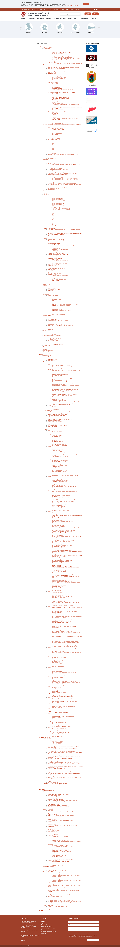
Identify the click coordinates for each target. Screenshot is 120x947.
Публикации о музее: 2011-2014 (58, 204)
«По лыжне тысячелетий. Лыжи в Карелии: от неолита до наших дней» (67, 389)
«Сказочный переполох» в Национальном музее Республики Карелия (67, 304)
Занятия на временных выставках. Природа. (57, 316)
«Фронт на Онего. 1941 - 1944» (58, 663)
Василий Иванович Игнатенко (54, 420)
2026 (53, 140)
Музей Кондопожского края (54, 795)
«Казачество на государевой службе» (60, 512)
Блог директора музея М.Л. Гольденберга (61, 208)
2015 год (49, 606)
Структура (45, 64)
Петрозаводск (51, 844)
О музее (23, 18)
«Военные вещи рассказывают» (59, 519)
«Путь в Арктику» (55, 702)
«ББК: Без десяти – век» (57, 373)
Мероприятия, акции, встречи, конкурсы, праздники (59, 338)
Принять (86, 4)
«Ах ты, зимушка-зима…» (57, 589)
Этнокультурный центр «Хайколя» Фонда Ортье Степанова (64, 825)
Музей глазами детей (52, 255)
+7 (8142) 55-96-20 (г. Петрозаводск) (72, 9)
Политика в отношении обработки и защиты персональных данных (62, 183)
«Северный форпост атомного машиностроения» (62, 489)
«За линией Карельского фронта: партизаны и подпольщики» (65, 439)
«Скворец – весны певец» (57, 586)
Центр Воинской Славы (57, 856)
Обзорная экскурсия (52, 288)
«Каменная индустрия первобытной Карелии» (62, 452)
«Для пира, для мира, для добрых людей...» (61, 732)
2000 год (49, 713)
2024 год (49, 446)
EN (94, 9)
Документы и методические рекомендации (57, 870)
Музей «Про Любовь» (56, 864)
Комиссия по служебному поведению (56, 234)
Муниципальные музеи (48, 791)
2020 (53, 148)
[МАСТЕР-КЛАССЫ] (75, 27)
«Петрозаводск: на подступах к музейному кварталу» (59, 240)
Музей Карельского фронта (53, 82)
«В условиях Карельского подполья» (60, 374)
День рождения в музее (48, 350)
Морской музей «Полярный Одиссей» (60, 845)
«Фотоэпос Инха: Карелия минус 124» (60, 556)
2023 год (49, 459)
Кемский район (51, 826)
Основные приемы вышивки (58, 718)
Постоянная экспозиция (60, 18)
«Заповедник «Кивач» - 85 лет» (58, 601)
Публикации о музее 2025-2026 (58, 197)
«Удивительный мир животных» (59, 506)
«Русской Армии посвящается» (58, 715)
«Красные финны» (56, 539)
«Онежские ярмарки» (56, 690)
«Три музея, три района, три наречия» (60, 456)
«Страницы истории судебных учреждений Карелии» (63, 716)
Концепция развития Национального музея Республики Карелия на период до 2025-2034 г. (62, 124)
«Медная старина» (56, 729)
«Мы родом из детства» (57, 522)
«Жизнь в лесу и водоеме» (57, 450)
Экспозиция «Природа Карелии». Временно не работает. (55, 783)
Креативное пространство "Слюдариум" (60, 849)
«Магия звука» (55, 691)
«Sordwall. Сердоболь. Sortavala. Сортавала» (61, 613)
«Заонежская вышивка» (57, 717)
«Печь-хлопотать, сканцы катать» (59, 408)
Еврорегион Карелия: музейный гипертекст (57, 268)
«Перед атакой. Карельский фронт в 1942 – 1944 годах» (64, 672)
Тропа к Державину (52, 265)
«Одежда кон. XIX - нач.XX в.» (58, 733)
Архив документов (52, 189)
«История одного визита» (57, 677)
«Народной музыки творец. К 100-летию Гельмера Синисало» (65, 403)
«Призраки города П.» (56, 638)
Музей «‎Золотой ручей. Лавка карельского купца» (62, 820)
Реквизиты (45, 190)
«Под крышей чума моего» (57, 671)
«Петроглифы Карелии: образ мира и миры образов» (63, 698)
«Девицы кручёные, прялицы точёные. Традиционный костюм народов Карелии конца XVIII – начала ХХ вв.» (67, 599)
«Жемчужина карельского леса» (59, 628)
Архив (49, 296)
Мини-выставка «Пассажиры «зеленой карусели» (62, 550)
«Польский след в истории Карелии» (60, 673)
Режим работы (46, 284)
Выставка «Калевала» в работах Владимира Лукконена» (64, 509)
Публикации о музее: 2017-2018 (58, 202)
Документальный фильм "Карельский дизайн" (62, 261)
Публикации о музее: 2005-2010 (58, 205)
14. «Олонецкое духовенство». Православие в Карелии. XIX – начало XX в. (63, 764)
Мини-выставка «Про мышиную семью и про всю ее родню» (65, 524)
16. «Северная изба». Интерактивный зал (56, 768)
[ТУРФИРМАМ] (91, 27)
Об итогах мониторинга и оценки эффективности (58, 172)
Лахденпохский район (52, 831)
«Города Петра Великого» (57, 662)
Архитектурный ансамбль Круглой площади (61, 52)
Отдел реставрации (52, 72)
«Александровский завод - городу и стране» (61, 726)
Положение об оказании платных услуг (56, 175)
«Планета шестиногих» (52, 359)
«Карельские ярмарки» (57, 707)
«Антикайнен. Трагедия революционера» (60, 688)
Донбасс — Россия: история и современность (57, 414)
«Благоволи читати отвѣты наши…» (59, 461)
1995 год (49, 735)
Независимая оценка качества (58, 90)
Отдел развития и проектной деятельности (57, 68)
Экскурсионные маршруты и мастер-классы (61, 98)
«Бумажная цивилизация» (57, 678)
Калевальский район (52, 824)
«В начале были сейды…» (57, 535)
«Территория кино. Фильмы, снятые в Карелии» (62, 404)
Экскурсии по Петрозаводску (54, 291)
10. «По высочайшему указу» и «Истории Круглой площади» (60, 758)
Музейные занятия (56, 248)
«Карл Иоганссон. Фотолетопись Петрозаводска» (62, 381)
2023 (53, 144)
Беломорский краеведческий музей (55, 793)
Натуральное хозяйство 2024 (54, 243)
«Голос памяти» (51, 242)
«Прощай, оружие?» (56, 700)
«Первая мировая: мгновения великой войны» (62, 631)
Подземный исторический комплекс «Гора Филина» (63, 832)
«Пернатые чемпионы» (57, 472)
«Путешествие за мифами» (57, 552)
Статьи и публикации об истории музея (56, 54)
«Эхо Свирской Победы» (57, 457)
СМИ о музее (46, 194)
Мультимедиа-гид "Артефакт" (58, 344)
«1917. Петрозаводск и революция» (59, 570)
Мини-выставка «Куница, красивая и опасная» (62, 566)
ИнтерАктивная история (53, 257)
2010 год (49, 667)
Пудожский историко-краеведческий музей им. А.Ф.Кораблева (61, 803)
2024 (53, 143)
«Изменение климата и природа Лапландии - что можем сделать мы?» (67, 616)
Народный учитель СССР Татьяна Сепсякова (57, 425)
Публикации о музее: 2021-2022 (58, 199)
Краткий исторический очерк (54, 49)
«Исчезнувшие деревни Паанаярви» (59, 380)
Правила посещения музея (49, 348)
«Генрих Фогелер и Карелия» (58, 670)
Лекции (53, 343)
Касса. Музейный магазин (53, 782)
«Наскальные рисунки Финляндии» (59, 675)
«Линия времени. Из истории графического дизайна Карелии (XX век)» (67, 527)
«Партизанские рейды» (57, 579)
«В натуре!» (54, 406)
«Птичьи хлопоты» (56, 487)
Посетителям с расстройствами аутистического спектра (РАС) (61, 336)
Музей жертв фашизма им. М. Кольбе (60, 850)
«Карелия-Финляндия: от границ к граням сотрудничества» (64, 695)
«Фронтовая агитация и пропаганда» (60, 705)
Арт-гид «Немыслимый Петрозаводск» (60, 260)
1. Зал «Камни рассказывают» (58, 741)
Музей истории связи (52, 814)
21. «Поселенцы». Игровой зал (54, 776)
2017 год (49, 564)
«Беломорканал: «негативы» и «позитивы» (61, 640)
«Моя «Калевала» (56, 300)
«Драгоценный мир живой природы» (60, 480)
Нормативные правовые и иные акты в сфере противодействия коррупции (64, 229)
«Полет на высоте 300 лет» (58, 710)
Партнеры (45, 193)
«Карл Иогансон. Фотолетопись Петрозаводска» (62, 521)
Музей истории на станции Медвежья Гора (61, 840)
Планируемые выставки (48, 361)
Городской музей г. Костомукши (54, 796)
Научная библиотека (52, 73)
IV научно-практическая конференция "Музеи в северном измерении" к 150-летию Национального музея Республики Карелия (65, 878)
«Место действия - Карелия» (58, 542)
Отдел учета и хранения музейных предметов (57, 71)
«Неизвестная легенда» (57, 625)
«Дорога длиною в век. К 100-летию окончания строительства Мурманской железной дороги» (65, 392)
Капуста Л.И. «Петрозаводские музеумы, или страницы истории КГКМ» (67, 58)
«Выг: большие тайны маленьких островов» (61, 621)
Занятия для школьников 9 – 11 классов (56, 324)
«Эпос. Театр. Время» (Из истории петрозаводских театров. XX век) (66, 544)
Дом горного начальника (57, 53)
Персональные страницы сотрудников (56, 76)
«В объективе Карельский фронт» (59, 445)
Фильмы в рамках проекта (57, 252)
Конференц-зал (51, 781)
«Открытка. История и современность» (60, 622)
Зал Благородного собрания (54, 779)
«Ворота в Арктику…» (56, 376)
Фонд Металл (55, 135)
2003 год (49, 708)
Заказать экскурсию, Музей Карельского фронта (62, 89)
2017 (53, 152)
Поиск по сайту (44, 924)
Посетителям (40, 18)
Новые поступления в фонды (54, 139)
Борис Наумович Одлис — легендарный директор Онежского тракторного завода (65, 411)
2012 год (49, 647)
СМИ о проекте (55, 250)
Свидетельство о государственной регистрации (58, 174)
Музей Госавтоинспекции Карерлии (55, 816)
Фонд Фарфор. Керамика (57, 133)
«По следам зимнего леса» (57, 441)
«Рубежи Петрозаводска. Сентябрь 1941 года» (62, 390)
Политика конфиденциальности (48, 928)
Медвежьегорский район (53, 839)
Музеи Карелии (84, 18)
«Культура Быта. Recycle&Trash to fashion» (61, 497)
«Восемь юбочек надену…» (58, 464)
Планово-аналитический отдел (54, 69)
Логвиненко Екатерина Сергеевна (59, 77)
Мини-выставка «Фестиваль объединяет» (61, 575)
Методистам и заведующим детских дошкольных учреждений (61, 325)
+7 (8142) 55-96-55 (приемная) (27, 925)
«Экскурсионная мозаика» (53, 295)
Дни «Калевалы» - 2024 (57, 309)
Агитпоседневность (52, 418)
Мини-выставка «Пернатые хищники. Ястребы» (62, 559)
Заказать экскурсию (88, 14)
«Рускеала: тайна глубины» (57, 630)
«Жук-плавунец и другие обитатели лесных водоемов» (63, 530)
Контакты (93, 18)
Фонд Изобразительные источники (59, 132)
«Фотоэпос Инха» (56, 409)
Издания (45, 899)
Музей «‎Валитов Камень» (57, 837)
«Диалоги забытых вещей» (58, 592)
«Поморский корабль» (56, 725)
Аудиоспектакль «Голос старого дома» (56, 253)
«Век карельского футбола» (58, 375)
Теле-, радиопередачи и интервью (55, 220)
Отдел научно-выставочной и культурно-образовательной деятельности (63, 67)
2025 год (49, 434)
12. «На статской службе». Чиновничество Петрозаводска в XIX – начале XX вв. (64, 762)
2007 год (49, 693)
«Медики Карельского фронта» (58, 433)
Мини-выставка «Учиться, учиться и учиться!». (62, 581)
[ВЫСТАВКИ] (44, 27)
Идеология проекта (56, 259)
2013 (53, 213)
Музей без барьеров (52, 272)
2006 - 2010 (54, 227)
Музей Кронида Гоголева (57, 865)
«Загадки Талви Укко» (56, 565)
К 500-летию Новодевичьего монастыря (56, 415)
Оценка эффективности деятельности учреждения (59, 170)
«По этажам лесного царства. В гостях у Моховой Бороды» (65, 368)
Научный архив (51, 74)
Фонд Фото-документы (57, 138)
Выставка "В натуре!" (56, 244)
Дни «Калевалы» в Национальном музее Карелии (62, 310)
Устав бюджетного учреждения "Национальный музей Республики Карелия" (64, 173)
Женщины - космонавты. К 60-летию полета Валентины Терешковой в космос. (64, 422)
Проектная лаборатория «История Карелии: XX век (58, 254)
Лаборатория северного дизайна (55, 258)
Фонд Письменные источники (58, 137)
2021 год (49, 490)
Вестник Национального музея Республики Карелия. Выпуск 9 (61, 900)
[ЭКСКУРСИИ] (60, 27)
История (49, 371)
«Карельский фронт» (56, 396)
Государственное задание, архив (59, 167)
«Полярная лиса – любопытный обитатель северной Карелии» (65, 574)
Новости (76, 18)
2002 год (49, 711)
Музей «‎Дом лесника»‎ (56, 828)
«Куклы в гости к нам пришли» (58, 526)
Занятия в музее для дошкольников (55, 318)
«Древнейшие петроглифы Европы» (59, 465)
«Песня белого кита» (56, 687)
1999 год (49, 721)
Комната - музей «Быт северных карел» (60, 836)
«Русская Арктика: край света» (58, 595)
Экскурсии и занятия (52, 339)
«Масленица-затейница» (57, 299)
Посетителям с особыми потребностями (61, 97)
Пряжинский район (52, 857)
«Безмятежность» (56, 477)
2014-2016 (54, 153)
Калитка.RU (50, 266)
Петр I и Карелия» (56, 388)
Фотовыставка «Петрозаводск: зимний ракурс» (62, 557)
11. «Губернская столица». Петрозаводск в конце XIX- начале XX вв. (62, 761)
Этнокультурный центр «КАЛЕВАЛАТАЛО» (57, 808)
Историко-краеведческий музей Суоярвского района (59, 806)
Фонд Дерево (55, 134)
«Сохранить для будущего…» (58, 661)
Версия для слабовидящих (46, 926)
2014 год (49, 623)
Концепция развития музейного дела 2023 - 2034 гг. (54, 904)
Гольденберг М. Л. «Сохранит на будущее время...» (63, 57)
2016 (53, 210)
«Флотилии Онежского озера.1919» (59, 685)
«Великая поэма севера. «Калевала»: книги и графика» (63, 658)
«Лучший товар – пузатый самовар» (59, 400)
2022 (53, 145)
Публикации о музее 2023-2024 (58, 198)
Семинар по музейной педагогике (55, 896)
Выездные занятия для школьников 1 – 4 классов (58, 321)
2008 (53, 218)
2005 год (49, 703)
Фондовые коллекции (56, 105)
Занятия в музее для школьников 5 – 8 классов (58, 323)
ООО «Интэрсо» (31, 945)
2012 (53, 214)
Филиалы (45, 81)
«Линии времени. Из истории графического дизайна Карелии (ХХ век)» (67, 401)
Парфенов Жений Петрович (58, 79)
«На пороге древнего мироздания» (59, 722)
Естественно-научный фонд (58, 129)
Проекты (54, 102)
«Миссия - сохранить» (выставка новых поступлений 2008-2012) (65, 641)
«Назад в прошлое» (56, 484)
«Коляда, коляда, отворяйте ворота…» (60, 306)
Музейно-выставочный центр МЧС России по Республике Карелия (62, 811)
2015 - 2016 (54, 224)
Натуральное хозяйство (53, 274)
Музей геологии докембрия (53, 813)
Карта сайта (43, 923)
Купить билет (95, 14)
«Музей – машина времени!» (58, 482)
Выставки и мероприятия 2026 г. (50, 909)
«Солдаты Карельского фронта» (59, 660)
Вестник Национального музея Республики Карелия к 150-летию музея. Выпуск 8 (65, 901)
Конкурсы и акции (47, 331)
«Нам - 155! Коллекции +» (53, 358)
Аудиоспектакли (51, 293)
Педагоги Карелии (51, 907)
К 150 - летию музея (52, 62)
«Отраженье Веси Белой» (57, 665)
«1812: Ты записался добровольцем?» (60, 712)
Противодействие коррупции (49, 228)
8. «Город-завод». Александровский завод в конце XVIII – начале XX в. (62, 754)
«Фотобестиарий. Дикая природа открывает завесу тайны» (64, 648)
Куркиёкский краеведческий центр (55, 798)
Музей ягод (54, 852)
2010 (53, 215)
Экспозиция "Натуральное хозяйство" (60, 275)
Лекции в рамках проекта (57, 247)
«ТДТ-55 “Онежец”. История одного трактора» (62, 395)
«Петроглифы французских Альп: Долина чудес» (62, 560)
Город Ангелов (55, 834)
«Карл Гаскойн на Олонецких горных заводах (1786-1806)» (64, 701)
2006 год (49, 697)
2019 (53, 149)
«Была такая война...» (56, 723)
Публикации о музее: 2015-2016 (58, 203)
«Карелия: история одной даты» (59, 471)
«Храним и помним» (52, 270)
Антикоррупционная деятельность (48, 931)
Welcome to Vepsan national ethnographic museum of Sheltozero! (65, 104)
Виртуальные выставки (48, 410)
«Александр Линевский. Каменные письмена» (61, 514)
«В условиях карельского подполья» (60, 462)
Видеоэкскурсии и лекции (53, 340)
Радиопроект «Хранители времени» (55, 273)
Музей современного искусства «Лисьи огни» (61, 851)
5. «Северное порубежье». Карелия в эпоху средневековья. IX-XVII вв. (62, 748)
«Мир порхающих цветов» (57, 520)
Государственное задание (53, 163)
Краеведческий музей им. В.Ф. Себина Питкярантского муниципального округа (64, 801)
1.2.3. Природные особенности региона (56, 740)
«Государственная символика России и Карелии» (62, 696)
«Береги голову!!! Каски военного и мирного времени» (63, 706)
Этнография (50, 405)
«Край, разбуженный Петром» (58, 384)
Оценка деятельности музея (49, 346)
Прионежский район (52, 819)
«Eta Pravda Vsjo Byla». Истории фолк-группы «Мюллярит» (64, 491)
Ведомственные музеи (48, 809)
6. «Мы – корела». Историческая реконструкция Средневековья (61, 751)
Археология (50, 369)
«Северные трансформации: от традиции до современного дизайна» (67, 551)
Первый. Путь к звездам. (53, 426)
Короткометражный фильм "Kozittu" (60, 263)
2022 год (49, 476)
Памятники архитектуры (57, 101)
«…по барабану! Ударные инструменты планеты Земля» (64, 681)
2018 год (49, 549)
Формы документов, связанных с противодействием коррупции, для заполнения (65, 233)
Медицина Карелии (52, 424)
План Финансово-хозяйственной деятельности (58, 169)
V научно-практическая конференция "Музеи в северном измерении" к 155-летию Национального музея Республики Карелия (65, 873)
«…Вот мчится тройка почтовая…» (59, 615)
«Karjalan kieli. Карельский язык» (59, 494)
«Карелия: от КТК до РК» (57, 517)
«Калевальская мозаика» (57, 431)
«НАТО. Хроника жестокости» (58, 485)
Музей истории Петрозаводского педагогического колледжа (61, 815)
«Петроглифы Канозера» (57, 610)
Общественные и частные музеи (50, 818)
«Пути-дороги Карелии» (57, 502)
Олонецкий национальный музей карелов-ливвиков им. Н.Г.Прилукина (62, 800)
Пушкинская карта (47, 345)
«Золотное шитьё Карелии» (58, 451)
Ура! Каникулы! (55, 303)
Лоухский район (51, 835)
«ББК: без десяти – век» (53, 416)
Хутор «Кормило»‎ (55, 830)
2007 (53, 219)
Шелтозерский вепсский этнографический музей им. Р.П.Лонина (61, 92)
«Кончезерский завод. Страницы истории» (61, 541)
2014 (53, 212)
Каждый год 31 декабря (57, 435)
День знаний (54, 301)
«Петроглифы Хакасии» (57, 590)
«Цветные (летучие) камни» (58, 736)
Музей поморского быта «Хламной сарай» (61, 822)
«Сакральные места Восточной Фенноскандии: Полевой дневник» (66, 370)
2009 (53, 217)
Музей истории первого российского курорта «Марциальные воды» (62, 111)
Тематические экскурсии (53, 286)
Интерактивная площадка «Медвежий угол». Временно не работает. (58, 784)
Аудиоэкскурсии (51, 290)
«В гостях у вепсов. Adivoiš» (58, 651)
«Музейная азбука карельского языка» (56, 239)
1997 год (49, 731)
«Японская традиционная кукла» (59, 692)
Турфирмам (45, 349)
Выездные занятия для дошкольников (56, 319)
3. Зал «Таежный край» (57, 743)
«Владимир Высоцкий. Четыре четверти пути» (62, 545)
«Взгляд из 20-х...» (56, 720)
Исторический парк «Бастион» (58, 862)
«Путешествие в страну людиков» (59, 657)
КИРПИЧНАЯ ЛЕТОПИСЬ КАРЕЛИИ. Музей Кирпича (63, 847)
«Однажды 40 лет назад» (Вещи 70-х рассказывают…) (63, 633)
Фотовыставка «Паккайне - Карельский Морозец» (62, 605)
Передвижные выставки (48, 363)
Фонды (49, 127)
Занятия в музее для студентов (54, 326)
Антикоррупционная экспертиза (54, 230)
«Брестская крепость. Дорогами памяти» (61, 479)
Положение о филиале (57, 88)
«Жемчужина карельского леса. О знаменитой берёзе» (63, 366)
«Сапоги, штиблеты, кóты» (57, 547)
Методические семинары (53, 867)
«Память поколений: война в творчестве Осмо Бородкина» (64, 486)
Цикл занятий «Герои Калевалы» (59, 314)
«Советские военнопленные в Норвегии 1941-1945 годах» (64, 655)
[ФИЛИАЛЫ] (28, 27)
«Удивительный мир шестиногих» (59, 571)
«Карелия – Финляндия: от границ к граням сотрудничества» (65, 394)
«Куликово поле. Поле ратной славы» (60, 437)
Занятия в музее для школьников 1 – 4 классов (58, 320)
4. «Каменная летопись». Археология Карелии (57, 744)
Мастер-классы (46, 330)
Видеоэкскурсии (55, 341)
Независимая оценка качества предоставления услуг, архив (65, 179)
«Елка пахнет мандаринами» (58, 666)
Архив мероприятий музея (57, 103)
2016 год (49, 591)
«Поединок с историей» (57, 593)
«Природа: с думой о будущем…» (59, 444)
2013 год (49, 635)
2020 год (49, 511)
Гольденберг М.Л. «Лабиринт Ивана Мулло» (61, 56)
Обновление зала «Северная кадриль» (60, 249)
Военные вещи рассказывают (54, 428)
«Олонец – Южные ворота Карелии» (60, 668)
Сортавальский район (52, 860)
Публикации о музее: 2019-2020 (58, 200)
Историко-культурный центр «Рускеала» (60, 861)
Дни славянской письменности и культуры (61, 305)
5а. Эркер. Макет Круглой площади (55, 750)
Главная (22, 39)
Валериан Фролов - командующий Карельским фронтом (60, 419)
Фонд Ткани (54, 130)
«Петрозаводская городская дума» (59, 728)
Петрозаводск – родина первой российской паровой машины (61, 413)
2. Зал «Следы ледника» (57, 742)
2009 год (49, 676)
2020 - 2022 (54, 222)
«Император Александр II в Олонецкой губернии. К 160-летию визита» (67, 555)
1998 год (49, 727)
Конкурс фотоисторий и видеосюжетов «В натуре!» (63, 245)
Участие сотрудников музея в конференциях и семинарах (60, 897)
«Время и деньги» (56, 496)
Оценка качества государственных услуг (56, 168)
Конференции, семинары (48, 871)
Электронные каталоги (52, 158)
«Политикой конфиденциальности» (72, 5)
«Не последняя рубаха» (57, 436)
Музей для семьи (51, 269)
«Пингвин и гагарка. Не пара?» (58, 546)
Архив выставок (46, 429)
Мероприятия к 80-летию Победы (59, 298)
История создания (56, 87)
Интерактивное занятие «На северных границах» (62, 311)
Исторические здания (52, 51)
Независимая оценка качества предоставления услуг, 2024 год (65, 178)
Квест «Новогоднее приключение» (59, 313)
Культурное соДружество (53, 264)
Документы (45, 159)
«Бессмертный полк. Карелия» (58, 554)
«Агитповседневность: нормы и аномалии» (61, 495)
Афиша (70, 18)
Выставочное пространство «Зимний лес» (61, 510)
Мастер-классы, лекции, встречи (59, 279)
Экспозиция (54, 84)
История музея (46, 48)
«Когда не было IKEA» (56, 587)
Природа (49, 364)
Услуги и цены (30, 18)
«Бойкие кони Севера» (57, 442)
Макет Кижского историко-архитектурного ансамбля (59, 759)
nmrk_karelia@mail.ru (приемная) (30, 928)
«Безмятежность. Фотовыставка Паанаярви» (61, 365)
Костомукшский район (52, 829)
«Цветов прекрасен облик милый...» (59, 507)
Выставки (48, 18)
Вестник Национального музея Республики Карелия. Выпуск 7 (61, 902)
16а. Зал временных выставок (54, 769)
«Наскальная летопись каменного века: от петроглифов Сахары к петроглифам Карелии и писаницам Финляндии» (66, 643)
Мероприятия (46, 294)
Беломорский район (52, 821)
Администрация (51, 66)
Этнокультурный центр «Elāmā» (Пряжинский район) (63, 859)
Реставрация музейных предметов (55, 157)
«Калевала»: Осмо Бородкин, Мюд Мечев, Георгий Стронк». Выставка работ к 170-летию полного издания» (67, 537)
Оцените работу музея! (48, 351)
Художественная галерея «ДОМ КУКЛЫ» (60, 855)
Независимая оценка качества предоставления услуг (59, 177)
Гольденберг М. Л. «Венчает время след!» (61, 61)
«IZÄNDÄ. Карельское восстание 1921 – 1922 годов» (63, 492)
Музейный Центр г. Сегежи (53, 804)
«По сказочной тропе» (57, 474)
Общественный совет (48, 192)
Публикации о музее (52, 195)
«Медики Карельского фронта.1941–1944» (61, 650)
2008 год (49, 686)
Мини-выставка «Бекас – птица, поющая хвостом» (63, 540)
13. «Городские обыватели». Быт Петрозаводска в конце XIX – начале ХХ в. (64, 763)
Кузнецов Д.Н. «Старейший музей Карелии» (61, 59)
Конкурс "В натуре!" (56, 278)
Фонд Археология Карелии (57, 128)
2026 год (49, 430)
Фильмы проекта (55, 280)
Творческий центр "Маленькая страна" (60, 854)
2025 (53, 142)
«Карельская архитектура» (57, 399)
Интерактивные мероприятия (54, 289)
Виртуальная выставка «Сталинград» (56, 421)
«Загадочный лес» (56, 466)
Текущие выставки (47, 355)
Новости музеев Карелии (48, 790)
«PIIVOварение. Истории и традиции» (60, 460)
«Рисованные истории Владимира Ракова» (61, 572)
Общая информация (47, 47)
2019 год (49, 529)
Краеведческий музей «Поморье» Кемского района (59, 794)
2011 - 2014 (54, 225)
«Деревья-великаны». (52, 356)
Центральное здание (47, 738)
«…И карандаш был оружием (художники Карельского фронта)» (65, 646)
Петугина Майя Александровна (58, 78)
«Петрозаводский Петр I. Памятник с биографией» (63, 501)
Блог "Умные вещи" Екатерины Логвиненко (61, 209)
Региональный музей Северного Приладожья (57, 805)
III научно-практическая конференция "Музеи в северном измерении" (62, 887)
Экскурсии (45, 285)
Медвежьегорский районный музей (55, 799)
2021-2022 (54, 334)
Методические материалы (53, 232)
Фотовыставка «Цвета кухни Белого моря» (61, 561)
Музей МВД (50, 810)
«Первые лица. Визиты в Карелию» (59, 585)
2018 (53, 150)
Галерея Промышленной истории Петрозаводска (62, 846)
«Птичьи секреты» (51, 360)
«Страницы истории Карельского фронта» (61, 680)
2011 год (49, 656)
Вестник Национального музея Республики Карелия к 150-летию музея (67, 63)
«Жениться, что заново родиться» (59, 580)
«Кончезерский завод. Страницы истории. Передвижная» (64, 383)
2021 (53, 147)
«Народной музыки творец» (58, 525)
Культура (50, 398)
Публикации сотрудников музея (54, 207)
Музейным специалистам (48, 866)
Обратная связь (51, 235)
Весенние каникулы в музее (58, 308)
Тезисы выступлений (56, 889)
